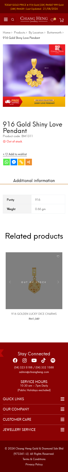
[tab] (34, 180)
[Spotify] (53, 360)
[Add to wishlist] (58, 256)
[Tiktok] (43, 360)
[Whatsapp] (6, 162)
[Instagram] (24, 360)
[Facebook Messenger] (14, 162)
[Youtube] (34, 360)
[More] (28, 162)
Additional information (34, 180)
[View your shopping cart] (61, 20)
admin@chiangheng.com (34, 372)
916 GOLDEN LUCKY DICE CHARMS (34, 313)
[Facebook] (15, 360)
